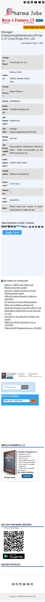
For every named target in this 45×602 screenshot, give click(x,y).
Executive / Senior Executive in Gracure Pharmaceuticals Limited (20, 292)
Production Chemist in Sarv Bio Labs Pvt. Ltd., (23, 307)
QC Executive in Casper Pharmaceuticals (20, 302)
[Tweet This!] (11, 227)
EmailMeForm (18, 226)
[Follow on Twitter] (28, 2)
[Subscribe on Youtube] (36, 2)
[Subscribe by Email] (40, 2)
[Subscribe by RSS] (43, 2)
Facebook (30, 223)
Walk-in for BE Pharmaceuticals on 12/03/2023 (23, 328)
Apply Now (12, 232)
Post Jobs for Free (34, 27)
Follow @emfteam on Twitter (12, 223)
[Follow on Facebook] (25, 2)
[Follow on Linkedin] (32, 2)
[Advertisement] (23, 51)
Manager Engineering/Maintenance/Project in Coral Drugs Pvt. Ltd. (21, 35)
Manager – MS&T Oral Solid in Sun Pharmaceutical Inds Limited (18, 286)
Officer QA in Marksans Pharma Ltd (18, 305)
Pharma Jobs (31, 596)
